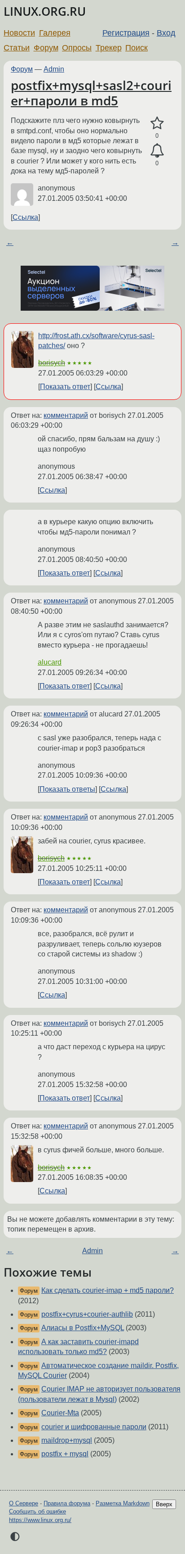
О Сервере (23, 1503)
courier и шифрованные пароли (93, 1427)
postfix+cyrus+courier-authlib (87, 1314)
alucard (50, 662)
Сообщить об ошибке (37, 1511)
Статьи (17, 47)
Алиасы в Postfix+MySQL (82, 1328)
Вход (166, 32)
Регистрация (126, 32)
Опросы (77, 47)
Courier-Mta (60, 1413)
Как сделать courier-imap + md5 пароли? (107, 1290)
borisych (51, 363)
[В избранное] (157, 123)
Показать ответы (67, 789)
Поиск (136, 47)
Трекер (109, 47)
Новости (19, 32)
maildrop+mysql (66, 1440)
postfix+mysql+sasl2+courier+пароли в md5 (91, 93)
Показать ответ (65, 386)
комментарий (66, 415)
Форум (46, 47)
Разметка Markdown (123, 1503)
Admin (54, 69)
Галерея (54, 32)
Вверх (164, 1504)
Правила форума (67, 1503)
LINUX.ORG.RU (45, 11)
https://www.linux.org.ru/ (40, 1520)
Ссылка (25, 217)
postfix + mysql (64, 1454)
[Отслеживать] (157, 151)
